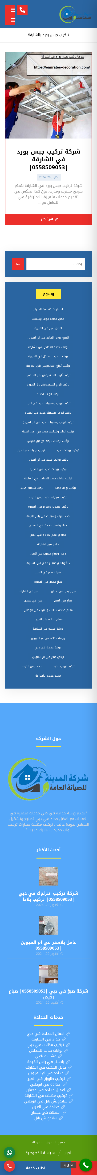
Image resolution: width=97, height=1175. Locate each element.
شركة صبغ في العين (48, 572)
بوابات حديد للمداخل (45, 1050)
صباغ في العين (63, 600)
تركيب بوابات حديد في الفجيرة (48, 469)
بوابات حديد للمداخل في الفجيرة (48, 356)
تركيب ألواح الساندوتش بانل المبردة (48, 384)
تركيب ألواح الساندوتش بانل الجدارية (48, 365)
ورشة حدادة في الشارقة (48, 628)
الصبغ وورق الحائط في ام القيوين (48, 337)
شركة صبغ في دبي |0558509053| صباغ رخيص (48, 994)
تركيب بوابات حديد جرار (31, 450)
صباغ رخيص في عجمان (64, 591)
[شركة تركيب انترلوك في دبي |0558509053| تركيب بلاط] (48, 876)
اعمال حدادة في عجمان (45, 1090)
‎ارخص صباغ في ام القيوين (48, 656)
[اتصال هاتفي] (9, 1166)
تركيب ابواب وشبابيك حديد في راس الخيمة (48, 431)
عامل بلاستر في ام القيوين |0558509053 (49, 945)
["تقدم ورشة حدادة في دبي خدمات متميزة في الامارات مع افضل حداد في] (75, 14)
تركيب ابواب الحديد (48, 394)
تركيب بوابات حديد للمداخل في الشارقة (48, 478)
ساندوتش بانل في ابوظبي (45, 1101)
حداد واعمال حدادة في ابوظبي (48, 525)
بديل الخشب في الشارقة (45, 1067)
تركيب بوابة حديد (65, 487)
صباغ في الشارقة (29, 591)
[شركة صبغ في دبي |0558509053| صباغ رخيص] (48, 974)
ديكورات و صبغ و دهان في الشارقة (48, 563)
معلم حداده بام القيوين (48, 619)
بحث (18, 264)
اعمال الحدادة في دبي (46, 1033)
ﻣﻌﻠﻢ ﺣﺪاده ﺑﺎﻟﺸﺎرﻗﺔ (48, 675)
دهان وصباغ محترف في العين (48, 553)
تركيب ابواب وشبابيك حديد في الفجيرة (48, 412)
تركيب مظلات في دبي (46, 1044)
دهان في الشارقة (48, 544)
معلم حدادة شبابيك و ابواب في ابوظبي (48, 610)
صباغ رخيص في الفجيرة (48, 581)
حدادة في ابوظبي (45, 1084)
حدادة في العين (45, 1106)
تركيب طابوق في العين (46, 1078)
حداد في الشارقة (46, 1039)
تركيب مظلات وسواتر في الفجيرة (48, 506)
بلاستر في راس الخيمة (45, 1061)
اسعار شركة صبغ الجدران (48, 309)
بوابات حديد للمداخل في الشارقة (48, 347)
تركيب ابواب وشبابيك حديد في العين (48, 403)
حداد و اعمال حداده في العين (48, 534)
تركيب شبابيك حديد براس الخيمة (48, 497)
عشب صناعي (45, 1056)
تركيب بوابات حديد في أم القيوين (48, 459)
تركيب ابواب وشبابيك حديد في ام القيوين (48, 422)
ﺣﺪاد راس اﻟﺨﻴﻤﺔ (32, 666)
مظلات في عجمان (46, 1112)
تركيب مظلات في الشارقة (45, 1095)
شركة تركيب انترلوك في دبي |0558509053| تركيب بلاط (48, 896)
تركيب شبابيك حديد (32, 487)
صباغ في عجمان (33, 600)
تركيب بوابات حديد (68, 450)
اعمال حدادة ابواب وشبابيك (48, 318)
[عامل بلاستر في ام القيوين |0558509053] (48, 925)
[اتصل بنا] (85, 1165)
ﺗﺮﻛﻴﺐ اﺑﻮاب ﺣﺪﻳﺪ (63, 666)
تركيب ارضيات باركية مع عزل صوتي (48, 440)
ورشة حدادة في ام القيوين (48, 638)
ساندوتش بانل (45, 1118)
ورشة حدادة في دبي (48, 647)
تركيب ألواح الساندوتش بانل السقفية (48, 375)
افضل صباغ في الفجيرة (48, 328)
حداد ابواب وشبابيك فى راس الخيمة (48, 516)
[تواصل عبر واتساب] (9, 1152)
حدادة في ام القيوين (46, 1073)
